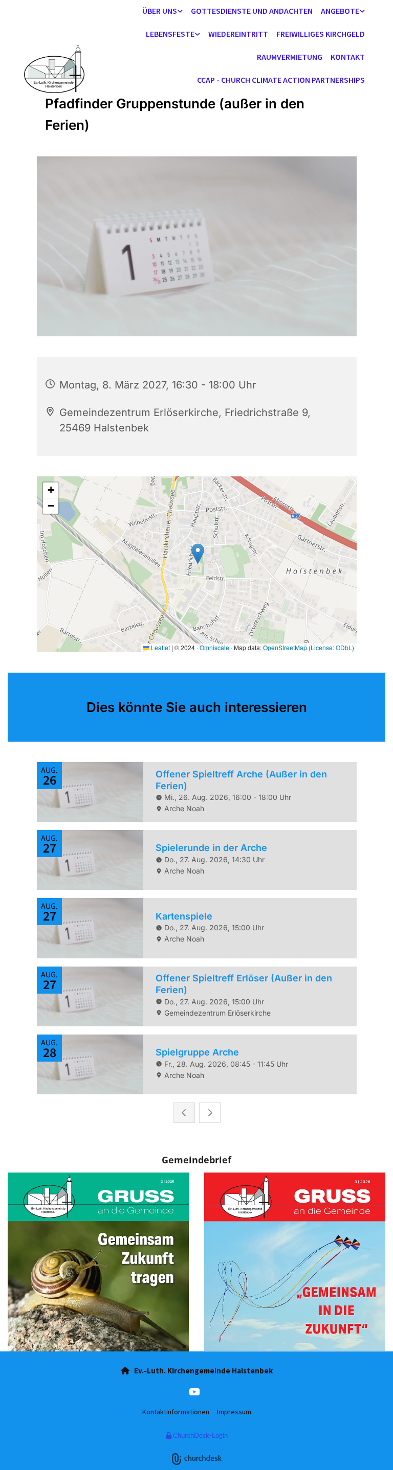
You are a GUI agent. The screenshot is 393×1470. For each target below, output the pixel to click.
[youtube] (194, 1391)
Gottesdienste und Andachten (252, 11)
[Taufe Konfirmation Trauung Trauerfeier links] (197, 34)
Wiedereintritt (238, 34)
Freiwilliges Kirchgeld (320, 34)
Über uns (159, 11)
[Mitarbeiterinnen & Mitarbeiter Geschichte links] (180, 11)
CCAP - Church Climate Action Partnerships (281, 80)
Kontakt (348, 57)
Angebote (340, 11)
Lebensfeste (170, 34)
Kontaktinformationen (175, 1411)
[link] (162, 11)
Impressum (234, 1411)
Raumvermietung (289, 57)
